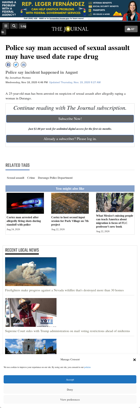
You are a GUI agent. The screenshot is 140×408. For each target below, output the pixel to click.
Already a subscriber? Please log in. (70, 138)
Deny (70, 389)
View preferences (70, 399)
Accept (70, 379)
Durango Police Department (55, 178)
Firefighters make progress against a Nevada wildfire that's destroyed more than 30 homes (64, 290)
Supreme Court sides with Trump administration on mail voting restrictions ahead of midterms (67, 331)
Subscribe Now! (70, 118)
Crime (31, 178)
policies (87, 367)
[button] (134, 359)
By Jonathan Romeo (18, 77)
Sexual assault (15, 178)
